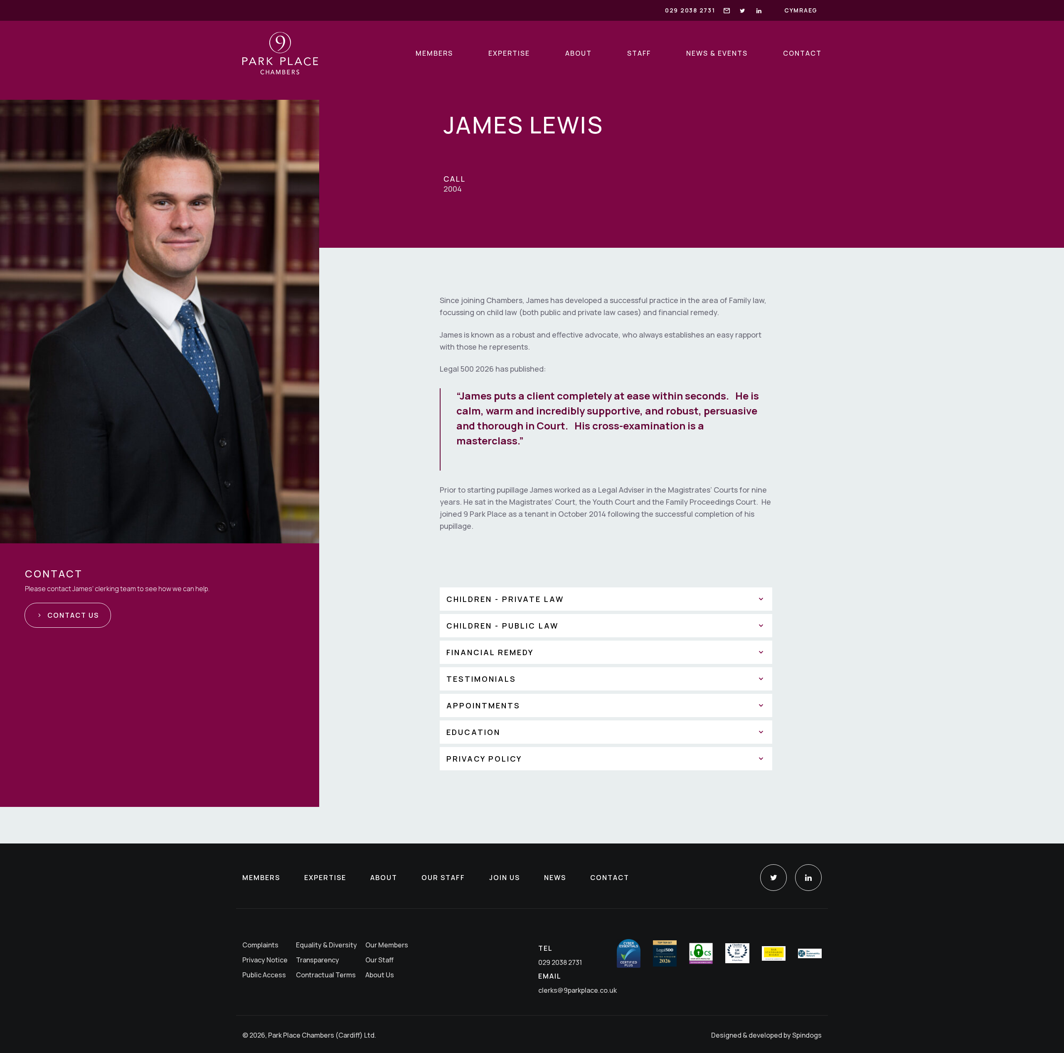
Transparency (317, 959)
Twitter (773, 877)
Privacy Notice (265, 959)
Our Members (386, 944)
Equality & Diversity (326, 944)
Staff (639, 53)
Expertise (509, 53)
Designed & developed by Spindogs (766, 1035)
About (578, 53)
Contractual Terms (326, 974)
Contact (802, 53)
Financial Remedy (490, 652)
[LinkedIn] (759, 10)
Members (434, 53)
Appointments (483, 705)
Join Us (504, 877)
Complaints (260, 944)
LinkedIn (808, 877)
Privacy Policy (484, 759)
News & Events (717, 53)
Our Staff (443, 877)
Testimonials (481, 679)
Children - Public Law (502, 626)
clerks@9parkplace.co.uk (577, 990)
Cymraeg (801, 10)
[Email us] (727, 10)
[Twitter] (742, 10)
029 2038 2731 (690, 10)
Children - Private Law (505, 599)
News (555, 877)
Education (473, 732)
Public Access (264, 974)
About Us (379, 974)
